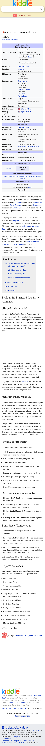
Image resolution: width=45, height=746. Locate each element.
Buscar (41, 9)
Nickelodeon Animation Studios (28, 146)
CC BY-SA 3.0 (35, 730)
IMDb (29, 187)
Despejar (37, 9)
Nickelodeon (22, 155)
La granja (21, 69)
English (29, 15)
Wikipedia (17, 736)
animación (38, 202)
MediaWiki (7, 739)
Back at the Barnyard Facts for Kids (29, 635)
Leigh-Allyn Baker (24, 89)
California (24, 381)
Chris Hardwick (23, 81)
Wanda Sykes (22, 96)
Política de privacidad (9, 743)
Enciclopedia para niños (10, 39)
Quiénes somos (27, 741)
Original (28, 112)
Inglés (23, 112)
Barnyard (8, 168)
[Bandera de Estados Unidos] (19, 109)
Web (15, 15)
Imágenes (22, 15)
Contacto (22, 743)
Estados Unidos (26, 109)
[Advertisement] (22, 23)
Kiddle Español (7, 741)
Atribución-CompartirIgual (17, 702)
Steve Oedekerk (23, 66)
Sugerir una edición (22, 716)
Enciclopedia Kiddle (15, 727)
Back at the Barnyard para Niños (14, 708)
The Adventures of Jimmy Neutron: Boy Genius (19, 176)
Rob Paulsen (22, 94)
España (30, 57)
